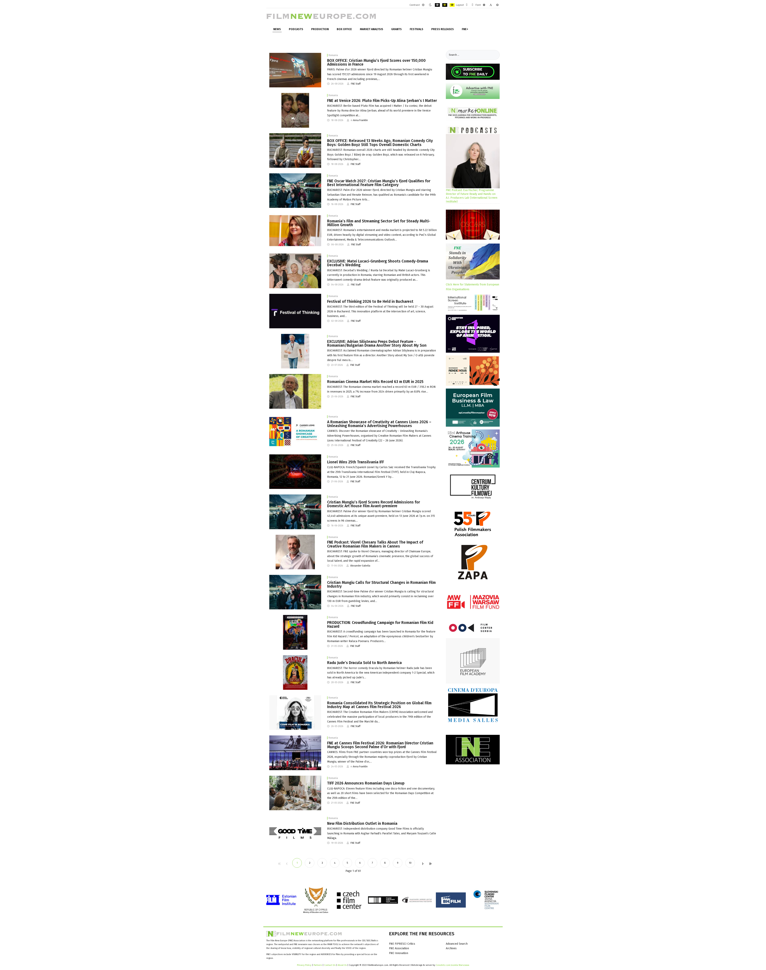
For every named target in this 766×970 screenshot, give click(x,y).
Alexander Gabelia (360, 565)
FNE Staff (356, 83)
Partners (318, 965)
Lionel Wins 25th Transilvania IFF (355, 462)
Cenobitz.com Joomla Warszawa (452, 965)
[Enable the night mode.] (430, 5)
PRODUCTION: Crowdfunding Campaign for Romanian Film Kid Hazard (380, 624)
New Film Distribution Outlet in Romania (362, 823)
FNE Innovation (398, 953)
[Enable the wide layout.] (472, 5)
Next (422, 864)
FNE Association (399, 948)
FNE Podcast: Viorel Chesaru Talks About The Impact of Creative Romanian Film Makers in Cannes (375, 544)
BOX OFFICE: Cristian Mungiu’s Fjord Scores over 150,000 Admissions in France (376, 62)
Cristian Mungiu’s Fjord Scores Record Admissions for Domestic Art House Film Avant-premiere (373, 504)
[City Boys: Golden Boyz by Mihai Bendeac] (295, 150)
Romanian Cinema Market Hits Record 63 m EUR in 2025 (375, 382)
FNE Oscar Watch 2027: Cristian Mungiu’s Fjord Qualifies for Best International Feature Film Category (378, 183)
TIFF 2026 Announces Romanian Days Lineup (366, 783)
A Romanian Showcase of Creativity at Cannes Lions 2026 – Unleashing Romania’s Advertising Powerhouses (379, 424)
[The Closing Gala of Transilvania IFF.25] (295, 471)
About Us (342, 965)
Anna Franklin (360, 120)
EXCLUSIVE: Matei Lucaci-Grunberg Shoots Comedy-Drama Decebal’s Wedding (377, 263)
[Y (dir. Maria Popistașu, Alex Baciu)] (295, 792)
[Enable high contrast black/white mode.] (437, 5)
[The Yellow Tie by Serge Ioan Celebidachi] (295, 391)
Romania (333, 55)
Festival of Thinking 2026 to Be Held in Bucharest (370, 301)
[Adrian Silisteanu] (295, 351)
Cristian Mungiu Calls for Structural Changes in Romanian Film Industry (381, 584)
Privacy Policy (304, 965)
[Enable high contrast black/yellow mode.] (444, 5)
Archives (451, 948)
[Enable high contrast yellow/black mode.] (452, 5)
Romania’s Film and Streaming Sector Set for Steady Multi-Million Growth (378, 223)
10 (410, 862)
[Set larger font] (497, 5)
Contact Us (330, 965)
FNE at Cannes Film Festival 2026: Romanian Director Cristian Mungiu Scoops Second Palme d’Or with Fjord (380, 745)
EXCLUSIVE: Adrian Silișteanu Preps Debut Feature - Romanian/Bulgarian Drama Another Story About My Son (376, 343)
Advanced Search (457, 943)
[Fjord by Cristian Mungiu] (295, 190)
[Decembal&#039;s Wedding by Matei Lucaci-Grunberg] (295, 270)
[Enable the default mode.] (423, 5)
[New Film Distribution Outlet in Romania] (295, 833)
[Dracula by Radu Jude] (295, 672)
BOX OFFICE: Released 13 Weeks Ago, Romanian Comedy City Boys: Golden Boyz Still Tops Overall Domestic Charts (380, 142)
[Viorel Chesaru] (295, 552)
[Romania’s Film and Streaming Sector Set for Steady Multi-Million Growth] (295, 230)
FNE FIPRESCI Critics (402, 943)
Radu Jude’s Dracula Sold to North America (364, 663)
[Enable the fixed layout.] (467, 5)
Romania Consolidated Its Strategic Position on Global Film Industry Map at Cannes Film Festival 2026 (379, 705)
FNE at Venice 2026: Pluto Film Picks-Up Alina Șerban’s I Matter (382, 101)
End (430, 864)
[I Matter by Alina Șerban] (295, 110)
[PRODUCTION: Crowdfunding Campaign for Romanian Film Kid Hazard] (295, 632)
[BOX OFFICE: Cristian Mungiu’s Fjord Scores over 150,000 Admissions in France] (295, 70)
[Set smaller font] (484, 5)
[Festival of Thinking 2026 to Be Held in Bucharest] (295, 311)
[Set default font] (490, 5)
